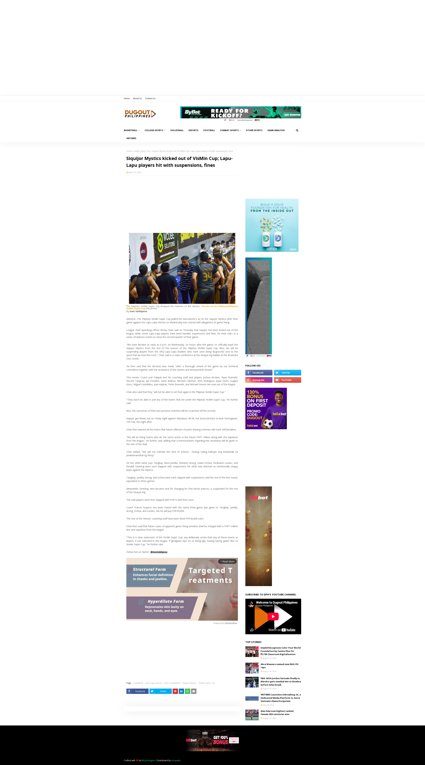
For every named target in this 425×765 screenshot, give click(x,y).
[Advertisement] (182, 202)
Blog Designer (148, 760)
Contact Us (150, 98)
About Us (137, 98)
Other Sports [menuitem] (254, 130)
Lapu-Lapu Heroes (154, 683)
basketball (138, 683)
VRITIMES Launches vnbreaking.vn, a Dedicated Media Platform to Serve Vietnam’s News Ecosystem (281, 698)
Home (127, 98)
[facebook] (258, 372)
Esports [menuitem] (193, 130)
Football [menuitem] (209, 130)
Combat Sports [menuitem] (229, 130)
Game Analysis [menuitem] (276, 130)
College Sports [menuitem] (154, 130)
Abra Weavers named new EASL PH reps (279, 666)
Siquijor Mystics (189, 683)
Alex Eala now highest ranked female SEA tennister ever (277, 713)
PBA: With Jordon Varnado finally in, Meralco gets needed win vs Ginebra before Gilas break (281, 681)
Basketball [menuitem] (130, 130)
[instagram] (258, 380)
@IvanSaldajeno (158, 552)
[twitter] (287, 372)
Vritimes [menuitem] (131, 138)
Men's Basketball (172, 683)
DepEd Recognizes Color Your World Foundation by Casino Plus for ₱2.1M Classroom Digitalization (281, 651)
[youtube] (287, 380)
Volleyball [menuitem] (177, 130)
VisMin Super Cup (142, 151)
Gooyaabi (175, 760)
